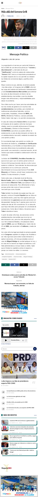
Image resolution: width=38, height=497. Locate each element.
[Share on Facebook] (18, 47)
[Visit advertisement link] (19, 486)
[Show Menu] (2, 3)
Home (2, 8)
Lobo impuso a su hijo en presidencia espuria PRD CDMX (14, 382)
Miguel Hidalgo (28, 256)
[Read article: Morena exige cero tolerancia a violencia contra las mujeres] (4, 444)
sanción (4, 259)
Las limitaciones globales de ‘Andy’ (16, 396)
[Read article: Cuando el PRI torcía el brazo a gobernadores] (4, 422)
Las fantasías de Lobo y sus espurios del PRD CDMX (20, 407)
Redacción (11, 16)
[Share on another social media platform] (33, 47)
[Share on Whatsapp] (10, 47)
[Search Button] (35, 349)
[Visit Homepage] (20, 3)
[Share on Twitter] (26, 47)
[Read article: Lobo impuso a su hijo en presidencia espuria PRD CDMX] (19, 366)
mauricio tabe (18, 256)
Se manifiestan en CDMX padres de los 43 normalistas (21, 391)
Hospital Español (7, 256)
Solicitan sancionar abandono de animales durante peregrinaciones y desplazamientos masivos (22, 428)
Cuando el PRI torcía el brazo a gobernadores (22, 420)
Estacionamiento (21, 254)
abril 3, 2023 (21, 16)
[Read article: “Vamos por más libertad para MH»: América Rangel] (4, 451)
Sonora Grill (12, 259)
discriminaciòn (9, 254)
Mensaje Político (10, 8)
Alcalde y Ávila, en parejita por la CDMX (17, 402)
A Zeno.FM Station (6, 343)
